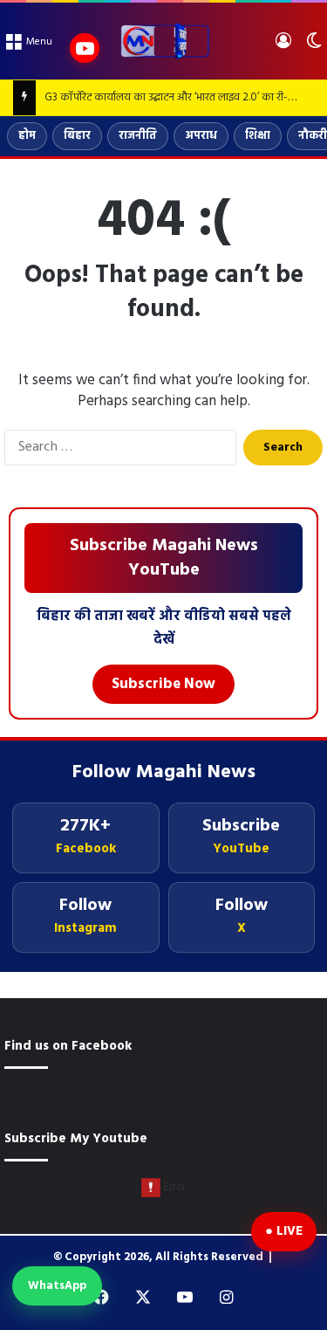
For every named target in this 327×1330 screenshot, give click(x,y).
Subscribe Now (163, 684)
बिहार (77, 136)
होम (27, 136)
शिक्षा (257, 136)
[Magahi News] (164, 41)
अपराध (201, 136)
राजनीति (138, 136)
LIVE (289, 1231)
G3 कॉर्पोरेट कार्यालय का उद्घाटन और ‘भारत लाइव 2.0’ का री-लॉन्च (176, 97)
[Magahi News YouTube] (84, 48)
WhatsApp (57, 1286)
